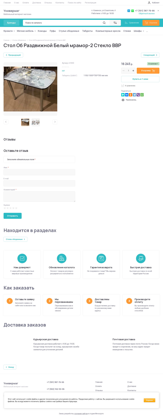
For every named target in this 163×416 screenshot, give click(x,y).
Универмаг (11, 11)
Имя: (6, 168)
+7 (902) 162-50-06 (55, 389)
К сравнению (130, 86)
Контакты (131, 390)
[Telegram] (134, 94)
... (147, 31)
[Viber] (138, 94)
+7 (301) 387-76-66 (145, 10)
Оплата (98, 386)
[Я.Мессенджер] (123, 94)
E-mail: (6, 179)
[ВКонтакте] (126, 94)
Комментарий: (10, 190)
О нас (129, 382)
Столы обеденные (19, 40)
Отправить (12, 216)
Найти (104, 23)
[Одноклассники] (130, 94)
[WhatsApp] (142, 94)
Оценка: (7, 205)
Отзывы (99, 390)
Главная (6, 40)
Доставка (131, 386)
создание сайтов (81, 414)
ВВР (63, 71)
